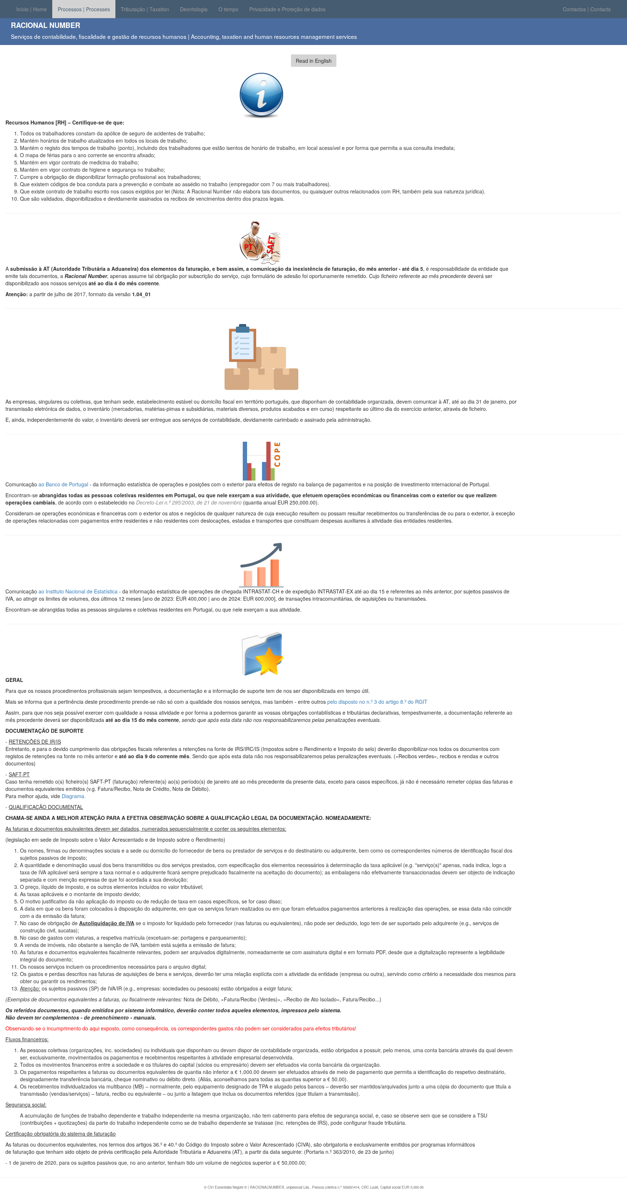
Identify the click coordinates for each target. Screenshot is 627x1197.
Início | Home (31, 9)
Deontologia (194, 9)
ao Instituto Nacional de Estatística (78, 591)
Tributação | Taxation (145, 9)
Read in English (314, 60)
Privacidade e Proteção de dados (287, 9)
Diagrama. (74, 796)
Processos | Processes (84, 9)
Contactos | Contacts (587, 9)
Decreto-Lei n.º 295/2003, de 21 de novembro (189, 502)
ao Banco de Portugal (63, 484)
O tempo (228, 9)
